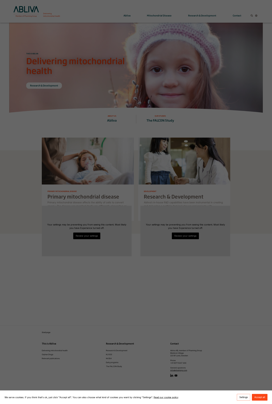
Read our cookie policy (166, 397)
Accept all (259, 397)
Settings (243, 397)
